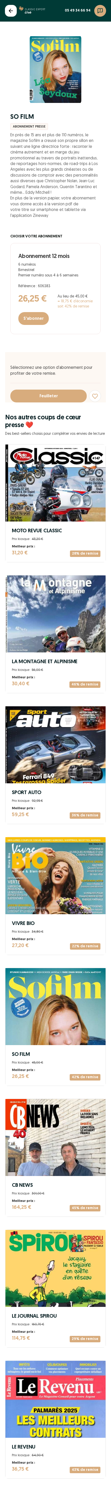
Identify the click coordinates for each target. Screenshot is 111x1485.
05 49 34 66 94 (78, 11)
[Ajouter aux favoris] (95, 396)
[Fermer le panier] (11, 10)
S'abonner (33, 319)
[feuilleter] (55, 69)
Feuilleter (48, 396)
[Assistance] (100, 10)
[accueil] (32, 10)
